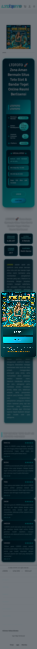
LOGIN (18, 332)
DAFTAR (18, 340)
